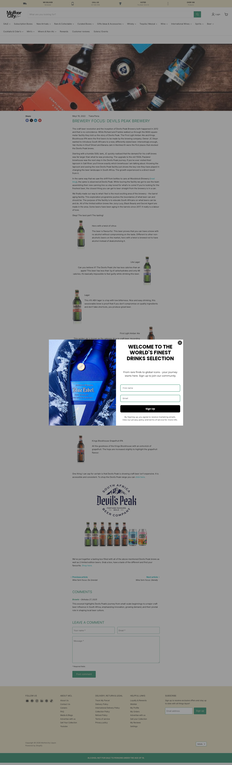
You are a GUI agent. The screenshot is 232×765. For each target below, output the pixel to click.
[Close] (180, 343)
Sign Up (150, 408)
